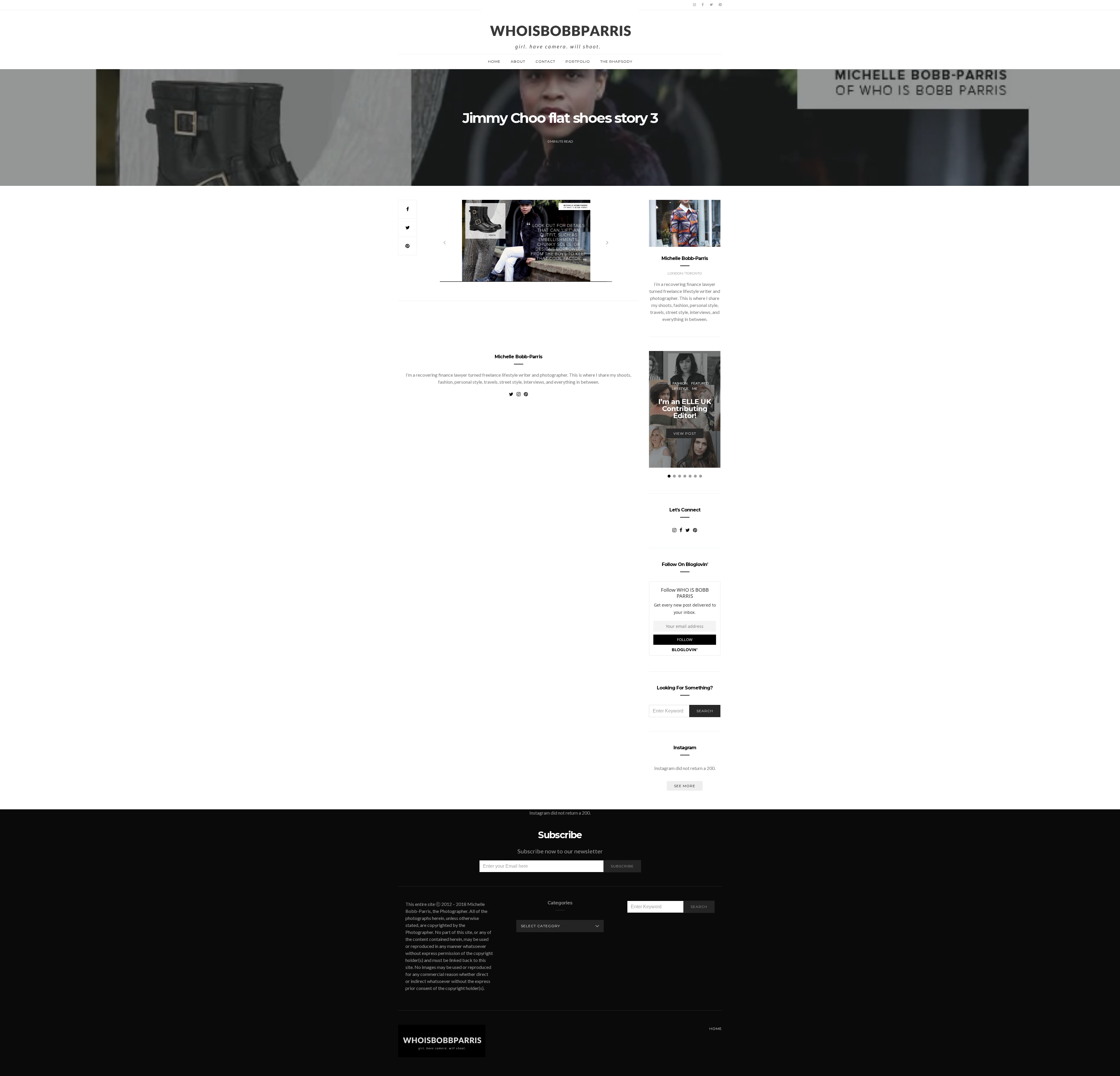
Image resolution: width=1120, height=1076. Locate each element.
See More (684, 786)
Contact (545, 61)
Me (694, 388)
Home (494, 61)
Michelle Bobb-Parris (518, 356)
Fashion (680, 383)
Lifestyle (680, 388)
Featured (699, 383)
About (518, 61)
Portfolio (578, 61)
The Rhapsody (616, 61)
